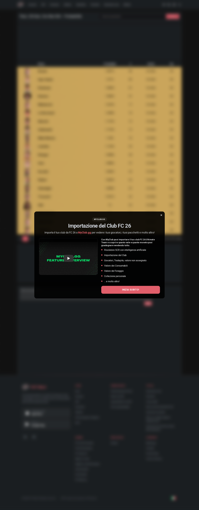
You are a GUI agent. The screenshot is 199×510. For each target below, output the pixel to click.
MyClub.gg (84, 232)
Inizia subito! (130, 289)
